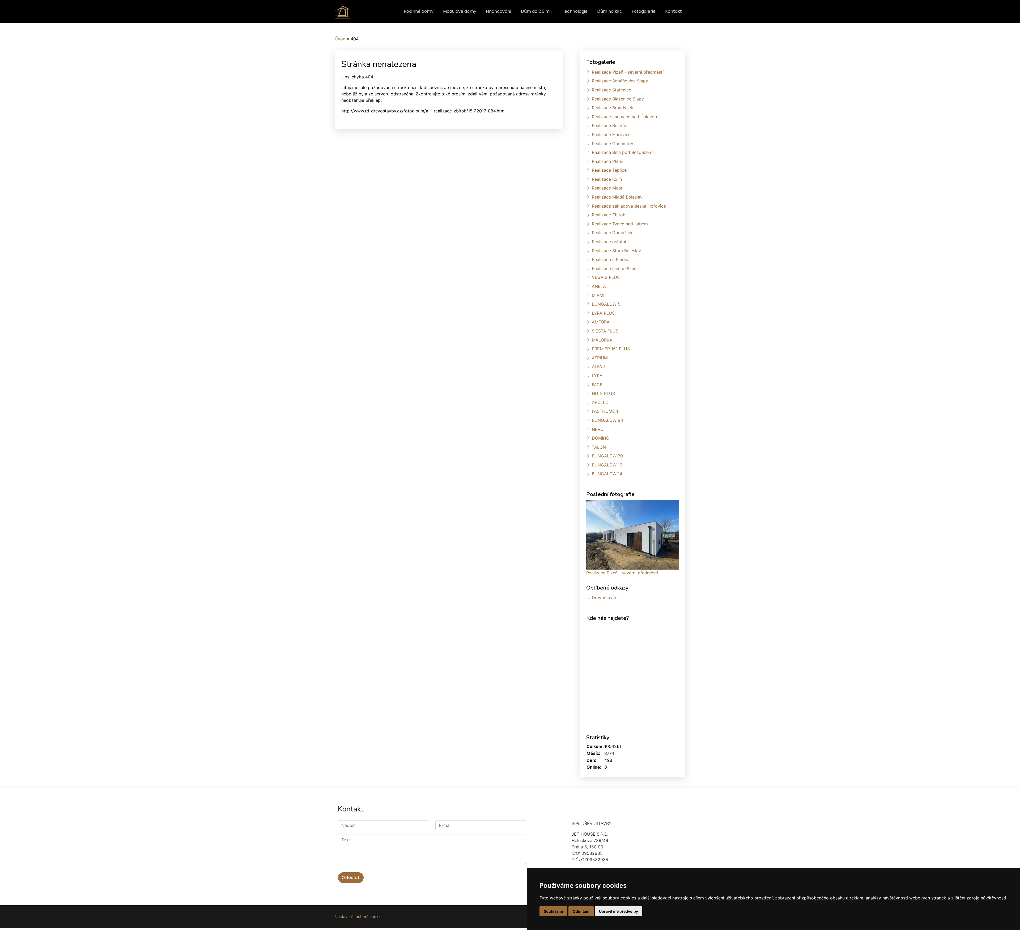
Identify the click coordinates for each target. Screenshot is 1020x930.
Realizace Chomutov (612, 143)
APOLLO (600, 402)
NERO (598, 429)
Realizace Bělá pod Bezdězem (622, 152)
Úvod (340, 38)
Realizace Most (607, 188)
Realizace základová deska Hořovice (629, 206)
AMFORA (601, 322)
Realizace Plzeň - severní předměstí (628, 72)
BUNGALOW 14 (607, 473)
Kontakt (673, 11)
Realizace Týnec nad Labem (620, 223)
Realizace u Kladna (611, 259)
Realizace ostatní (609, 241)
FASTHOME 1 (605, 411)
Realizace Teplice (609, 170)
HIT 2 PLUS (603, 393)
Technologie (575, 11)
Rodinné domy (419, 11)
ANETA (599, 286)
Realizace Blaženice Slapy (618, 99)
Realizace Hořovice (611, 134)
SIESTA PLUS (605, 331)
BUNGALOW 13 (607, 465)
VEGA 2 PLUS (606, 277)
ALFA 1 (598, 366)
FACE (597, 384)
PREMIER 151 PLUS (611, 348)
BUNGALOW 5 (606, 304)
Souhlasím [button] (553, 911)
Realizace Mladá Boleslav (617, 197)
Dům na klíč (609, 11)
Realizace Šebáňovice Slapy (620, 80)
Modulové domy (459, 11)
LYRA (597, 375)
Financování (498, 11)
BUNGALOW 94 (607, 420)
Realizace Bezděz (609, 125)
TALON (599, 447)
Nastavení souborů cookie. (358, 916)
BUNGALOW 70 (607, 455)
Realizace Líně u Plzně (614, 268)
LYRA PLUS (603, 313)
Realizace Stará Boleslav (616, 250)
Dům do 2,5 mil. (536, 11)
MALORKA (602, 340)
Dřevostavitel (605, 597)
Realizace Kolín (607, 179)
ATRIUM (600, 357)
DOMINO (600, 438)
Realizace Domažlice (613, 232)
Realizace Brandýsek (612, 107)
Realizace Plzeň (607, 161)
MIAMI (598, 295)
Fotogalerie (644, 11)
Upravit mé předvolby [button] (618, 911)
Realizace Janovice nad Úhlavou (624, 116)
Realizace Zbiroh (608, 214)
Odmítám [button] (581, 911)
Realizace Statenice (611, 89)
